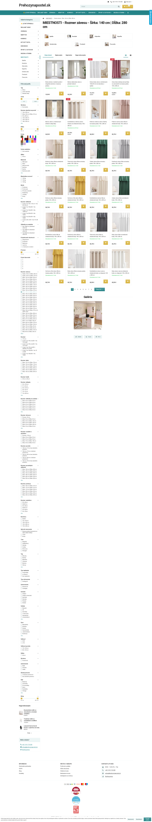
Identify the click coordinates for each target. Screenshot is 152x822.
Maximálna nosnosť (26, 176)
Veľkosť (23, 639)
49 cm (24, 156)
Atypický (24, 541)
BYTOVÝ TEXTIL (80, 12)
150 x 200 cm (25, 526)
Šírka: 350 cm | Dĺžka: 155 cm (29, 329)
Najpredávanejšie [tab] (80, 55)
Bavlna (24, 169)
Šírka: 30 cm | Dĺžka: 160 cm (29, 422)
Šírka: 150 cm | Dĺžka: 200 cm (29, 368)
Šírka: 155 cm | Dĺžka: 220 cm (29, 299)
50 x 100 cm (25, 384)
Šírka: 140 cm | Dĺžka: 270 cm (29, 290)
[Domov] (43, 18)
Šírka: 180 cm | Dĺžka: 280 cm (29, 317)
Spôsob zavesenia (26, 529)
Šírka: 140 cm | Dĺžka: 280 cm (29, 292)
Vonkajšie (24, 588)
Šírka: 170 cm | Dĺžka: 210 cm (29, 487)
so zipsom (25, 574)
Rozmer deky (25, 360)
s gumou (24, 245)
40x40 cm (24, 504)
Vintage (24, 690)
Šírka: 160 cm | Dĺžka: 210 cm (29, 485)
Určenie (23, 591)
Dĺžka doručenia (64, 768)
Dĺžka (22, 127)
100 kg (24, 178)
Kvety (23, 196)
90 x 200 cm (25, 116)
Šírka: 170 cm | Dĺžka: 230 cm (29, 489)
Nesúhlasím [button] (139, 819)
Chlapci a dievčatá (27, 595)
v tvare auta (25, 613)
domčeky (24, 611)
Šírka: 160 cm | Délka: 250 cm (29, 303)
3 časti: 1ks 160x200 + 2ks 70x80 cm (28, 210)
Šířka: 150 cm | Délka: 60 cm (29, 328)
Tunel (23, 534)
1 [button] (73, 290)
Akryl (23, 163)
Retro (23, 687)
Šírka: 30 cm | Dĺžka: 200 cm (29, 424)
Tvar (22, 539)
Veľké (23, 669)
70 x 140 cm (25, 648)
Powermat (25, 660)
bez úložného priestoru (28, 676)
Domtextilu (25, 107)
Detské (24, 602)
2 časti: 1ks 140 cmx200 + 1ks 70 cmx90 (29, 344)
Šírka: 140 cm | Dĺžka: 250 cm (29, 286)
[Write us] (103, 776)
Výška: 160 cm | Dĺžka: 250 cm (29, 273)
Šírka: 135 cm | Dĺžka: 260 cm (29, 279)
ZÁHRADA (52, 12)
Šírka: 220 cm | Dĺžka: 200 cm (29, 478)
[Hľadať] (119, 6)
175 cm (24, 339)
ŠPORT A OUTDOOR (104, 12)
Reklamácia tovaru (65, 773)
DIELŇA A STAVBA (119, 12)
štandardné (25, 615)
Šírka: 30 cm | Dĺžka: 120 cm (29, 420)
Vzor (22, 622)
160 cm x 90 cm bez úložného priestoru (29, 461)
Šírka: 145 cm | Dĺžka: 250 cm (29, 295)
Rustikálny (25, 689)
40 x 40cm (25, 502)
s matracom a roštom (27, 246)
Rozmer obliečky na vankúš (29, 398)
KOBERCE (70, 12)
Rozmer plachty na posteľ (28, 110)
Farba (22, 134)
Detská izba (25, 71)
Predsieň (24, 74)
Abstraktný (25, 624)
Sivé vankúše (25, 151)
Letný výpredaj (26, 91)
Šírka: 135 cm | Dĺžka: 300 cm (29, 283)
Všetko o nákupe (66, 764)
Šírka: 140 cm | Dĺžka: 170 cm (29, 284)
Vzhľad (23, 606)
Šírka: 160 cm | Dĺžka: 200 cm (29, 371)
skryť (22, 333)
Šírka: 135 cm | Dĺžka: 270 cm (29, 281)
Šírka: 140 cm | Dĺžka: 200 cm (29, 469)
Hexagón (24, 550)
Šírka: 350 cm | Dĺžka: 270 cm (29, 322)
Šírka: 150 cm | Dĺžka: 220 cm (29, 369)
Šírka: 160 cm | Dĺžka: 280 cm (29, 313)
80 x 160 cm (25, 650)
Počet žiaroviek (25, 257)
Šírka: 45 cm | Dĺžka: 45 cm (28, 406)
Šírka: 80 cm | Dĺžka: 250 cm (29, 331)
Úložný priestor (25, 672)
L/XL (23, 642)
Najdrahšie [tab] (69, 55)
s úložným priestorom (27, 674)
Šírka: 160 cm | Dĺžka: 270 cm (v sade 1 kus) (30, 311)
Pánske (24, 601)
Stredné (24, 667)
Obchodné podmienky (25, 766)
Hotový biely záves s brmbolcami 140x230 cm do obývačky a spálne (98, 84)
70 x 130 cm (25, 520)
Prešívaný (24, 187)
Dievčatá (24, 597)
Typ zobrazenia (25, 579)
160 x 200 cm (25, 112)
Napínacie (24, 243)
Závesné (24, 561)
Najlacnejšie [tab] (58, 55)
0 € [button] (127, 6)
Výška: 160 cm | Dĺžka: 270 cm (29, 275)
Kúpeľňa (24, 69)
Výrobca (23, 105)
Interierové (25, 586)
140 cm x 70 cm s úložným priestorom (29, 452)
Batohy (24, 557)
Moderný (24, 681)
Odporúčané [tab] (48, 55)
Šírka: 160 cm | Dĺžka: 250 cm (29, 304)
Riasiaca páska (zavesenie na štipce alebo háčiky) (29, 532)
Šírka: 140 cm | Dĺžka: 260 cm (29, 288)
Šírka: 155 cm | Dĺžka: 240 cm (29, 301)
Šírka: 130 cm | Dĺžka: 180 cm (29, 366)
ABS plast (24, 161)
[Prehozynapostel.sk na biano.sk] (76, 809)
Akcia (23, 89)
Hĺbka (22, 154)
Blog (20, 771)
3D (23, 610)
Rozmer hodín (25, 377)
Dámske (24, 599)
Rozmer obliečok (26, 202)
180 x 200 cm (25, 121)
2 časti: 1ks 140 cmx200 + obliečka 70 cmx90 (28, 348)
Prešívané (24, 241)
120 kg (24, 182)
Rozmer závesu (25, 272)
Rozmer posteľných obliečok (26, 466)
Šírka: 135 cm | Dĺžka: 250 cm (29, 277)
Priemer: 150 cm (26, 435)
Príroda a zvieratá (26, 191)
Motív (22, 185)
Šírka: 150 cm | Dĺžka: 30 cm (29, 326)
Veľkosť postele (25, 646)
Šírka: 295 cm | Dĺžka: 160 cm (29, 324)
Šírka (22, 696)
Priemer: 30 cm (26, 417)
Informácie (23, 764)
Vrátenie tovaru (64, 771)
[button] (131, 6)
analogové (25, 581)
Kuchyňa (24, 63)
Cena (22, 96)
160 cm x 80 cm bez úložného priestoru (29, 455)
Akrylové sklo (25, 165)
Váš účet (128, 2)
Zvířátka (24, 194)
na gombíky (25, 572)
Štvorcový (24, 549)
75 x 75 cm (25, 391)
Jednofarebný (26, 631)
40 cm (24, 655)
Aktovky (24, 556)
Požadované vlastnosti (27, 237)
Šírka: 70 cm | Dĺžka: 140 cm (29, 441)
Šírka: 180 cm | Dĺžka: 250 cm (29, 315)
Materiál (23, 160)
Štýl (22, 680)
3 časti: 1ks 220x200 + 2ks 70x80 (28, 217)
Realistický (25, 192)
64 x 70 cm (25, 389)
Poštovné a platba (65, 766)
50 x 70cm (25, 511)
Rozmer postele (25, 446)
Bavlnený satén (26, 171)
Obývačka (24, 66)
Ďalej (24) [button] (98, 289)
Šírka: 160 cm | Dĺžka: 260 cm (29, 306)
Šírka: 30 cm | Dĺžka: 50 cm (28, 400)
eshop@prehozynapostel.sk (30, 747)
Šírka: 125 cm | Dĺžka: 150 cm (29, 362)
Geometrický (25, 630)
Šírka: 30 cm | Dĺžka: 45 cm (28, 419)
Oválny (24, 547)
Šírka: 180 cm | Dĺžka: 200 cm (29, 474)
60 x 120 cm (25, 387)
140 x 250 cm (25, 522)
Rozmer (23, 337)
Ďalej (28, 733)
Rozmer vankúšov (26, 500)
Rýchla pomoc (26, 749)
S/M (23, 641)
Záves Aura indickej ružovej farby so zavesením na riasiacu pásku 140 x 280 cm (120, 84)
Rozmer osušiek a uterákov (26, 432)
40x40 (24, 518)
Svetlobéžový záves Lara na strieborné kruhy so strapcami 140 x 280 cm (99, 273)
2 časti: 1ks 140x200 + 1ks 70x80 (28, 207)
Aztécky (24, 626)
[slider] (21, 99)
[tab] (125, 55)
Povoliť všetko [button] (147, 819)
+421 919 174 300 (27, 744)
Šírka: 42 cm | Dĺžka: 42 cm (28, 404)
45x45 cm (24, 507)
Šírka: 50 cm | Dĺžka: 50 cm (28, 408)
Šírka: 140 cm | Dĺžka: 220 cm (29, 471)
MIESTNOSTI (24, 57)
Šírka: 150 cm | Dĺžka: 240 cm (29, 297)
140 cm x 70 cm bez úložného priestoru (29, 448)
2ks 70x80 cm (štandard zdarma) (28, 227)
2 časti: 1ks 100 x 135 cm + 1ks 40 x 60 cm (30, 204)
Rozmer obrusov (26, 415)
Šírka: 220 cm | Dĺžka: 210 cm (29, 114)
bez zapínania (26, 576)
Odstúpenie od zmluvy (66, 776)
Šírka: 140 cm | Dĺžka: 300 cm (29, 293)
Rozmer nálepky (25, 382)
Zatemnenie (24, 664)
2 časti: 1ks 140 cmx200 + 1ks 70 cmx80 (29, 341)
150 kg (24, 180)
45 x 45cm (25, 506)
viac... (22, 123)
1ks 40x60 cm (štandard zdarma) (28, 233)
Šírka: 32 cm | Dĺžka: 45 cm (28, 426)
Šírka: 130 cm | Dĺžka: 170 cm (29, 364)
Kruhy (23, 536)
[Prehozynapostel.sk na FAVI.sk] (76, 790)
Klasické (24, 608)
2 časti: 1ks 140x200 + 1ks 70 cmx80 (29, 351)
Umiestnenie (24, 584)
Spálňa (24, 60)
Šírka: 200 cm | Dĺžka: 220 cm (29, 476)
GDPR (20, 768)
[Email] (108, 2)
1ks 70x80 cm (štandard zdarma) (28, 230)
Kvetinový (24, 633)
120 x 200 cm (25, 117)
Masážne (24, 559)
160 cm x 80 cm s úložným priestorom (29, 458)
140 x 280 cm (25, 524)
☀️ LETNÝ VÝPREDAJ (29, 12)
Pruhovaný (25, 189)
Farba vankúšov (25, 149)
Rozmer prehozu (26, 484)
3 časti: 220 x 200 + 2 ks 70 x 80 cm (30, 220)
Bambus (24, 167)
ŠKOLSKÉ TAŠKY (42, 12)
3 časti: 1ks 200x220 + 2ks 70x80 (28, 214)
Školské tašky (25, 93)
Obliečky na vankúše (27, 224)
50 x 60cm (25, 509)
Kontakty (21, 773)
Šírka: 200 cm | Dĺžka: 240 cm (29, 493)
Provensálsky (25, 685)
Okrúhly (24, 545)
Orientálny (25, 683)
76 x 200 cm (25, 393)
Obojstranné (25, 239)
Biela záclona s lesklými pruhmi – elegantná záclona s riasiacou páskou (54, 84)
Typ (22, 88)
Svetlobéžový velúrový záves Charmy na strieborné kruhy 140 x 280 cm (76, 123)
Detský (24, 628)
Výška (22, 653)
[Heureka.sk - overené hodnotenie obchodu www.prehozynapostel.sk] (76, 800)
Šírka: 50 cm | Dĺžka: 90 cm (28, 439)
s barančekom (26, 617)
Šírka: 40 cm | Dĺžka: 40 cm (28, 402)
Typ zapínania (25, 570)
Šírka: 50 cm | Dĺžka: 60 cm (28, 409)
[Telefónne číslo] (103, 770)
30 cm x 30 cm (26, 379)
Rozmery (23, 517)
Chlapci (24, 593)
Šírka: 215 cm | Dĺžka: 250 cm (29, 318)
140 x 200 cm (25, 119)
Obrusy (24, 565)
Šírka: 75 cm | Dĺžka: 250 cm (29, 320)
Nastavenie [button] (131, 819)
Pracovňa (24, 77)
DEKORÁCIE (92, 12)
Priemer (23, 250)
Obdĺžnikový (25, 543)
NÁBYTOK (61, 12)
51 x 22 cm (25, 386)
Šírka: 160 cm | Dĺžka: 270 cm (29, 308)
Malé (23, 665)
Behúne (24, 563)
